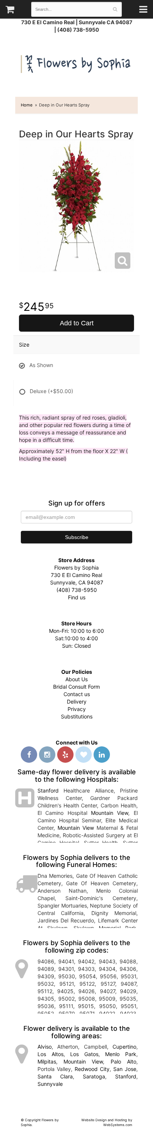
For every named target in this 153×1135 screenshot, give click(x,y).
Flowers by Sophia (76, 62)
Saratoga (94, 1076)
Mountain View (109, 813)
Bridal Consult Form (76, 686)
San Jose (124, 1069)
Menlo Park (120, 1054)
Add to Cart (77, 323)
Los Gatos (84, 1054)
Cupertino (124, 1046)
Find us (76, 597)
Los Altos (51, 1054)
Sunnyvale (50, 1084)
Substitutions (76, 716)
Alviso (45, 1046)
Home (27, 105)
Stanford (48, 790)
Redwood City (92, 1069)
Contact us (77, 694)
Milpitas (47, 1061)
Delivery (77, 701)
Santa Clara (55, 1076)
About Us (76, 679)
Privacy (77, 709)
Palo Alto (123, 1061)
